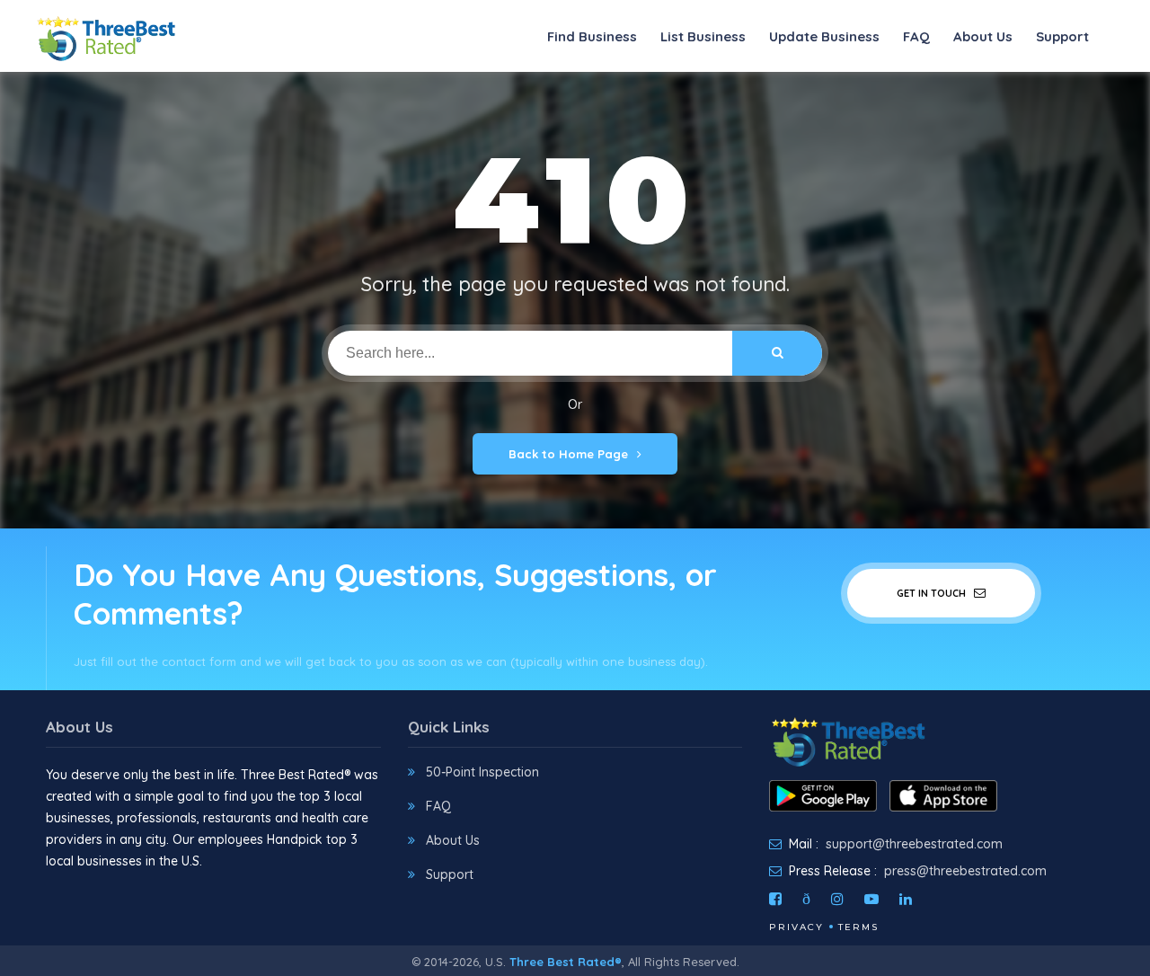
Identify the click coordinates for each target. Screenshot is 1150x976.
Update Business (824, 36)
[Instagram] (837, 899)
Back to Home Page (568, 454)
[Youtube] (871, 899)
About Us (983, 36)
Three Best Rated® (565, 961)
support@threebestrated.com (914, 844)
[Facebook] (775, 899)
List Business (703, 36)
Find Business (592, 36)
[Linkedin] (905, 899)
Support (1062, 36)
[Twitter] (806, 899)
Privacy (796, 927)
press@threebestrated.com (965, 871)
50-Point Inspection (482, 772)
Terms (858, 927)
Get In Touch (933, 593)
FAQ (916, 36)
